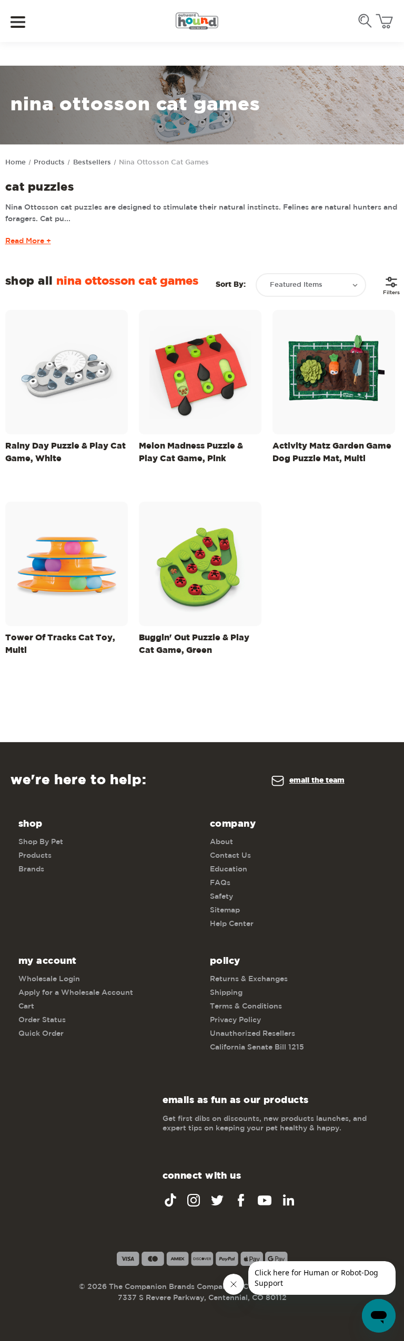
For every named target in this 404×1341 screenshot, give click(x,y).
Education (228, 869)
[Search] (365, 21)
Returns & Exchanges (249, 979)
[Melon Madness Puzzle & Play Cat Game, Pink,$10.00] (200, 372)
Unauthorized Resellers (252, 1034)
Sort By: (231, 285)
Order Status (42, 1020)
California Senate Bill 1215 (257, 1047)
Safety (221, 896)
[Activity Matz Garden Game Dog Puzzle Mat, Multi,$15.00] (334, 372)
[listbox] (311, 285)
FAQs (220, 883)
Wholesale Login (49, 979)
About (221, 842)
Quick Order (41, 1034)
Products (35, 856)
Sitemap (225, 910)
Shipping (226, 993)
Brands (31, 869)
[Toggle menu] (25, 21)
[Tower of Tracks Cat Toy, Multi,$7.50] (66, 564)
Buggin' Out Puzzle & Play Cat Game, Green (194, 644)
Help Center (232, 924)
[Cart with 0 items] (384, 21)
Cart (26, 1006)
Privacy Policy (235, 1020)
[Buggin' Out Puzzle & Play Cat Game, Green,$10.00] (200, 564)
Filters (391, 292)
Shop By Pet (40, 842)
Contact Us (230, 856)
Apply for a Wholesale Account (75, 993)
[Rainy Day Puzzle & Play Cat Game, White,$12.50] (66, 372)
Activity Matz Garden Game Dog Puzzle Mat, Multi (331, 452)
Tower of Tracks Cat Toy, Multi (60, 644)
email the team (317, 780)
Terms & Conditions (246, 1006)
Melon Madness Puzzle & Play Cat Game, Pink (191, 452)
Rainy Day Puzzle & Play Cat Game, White (65, 452)
